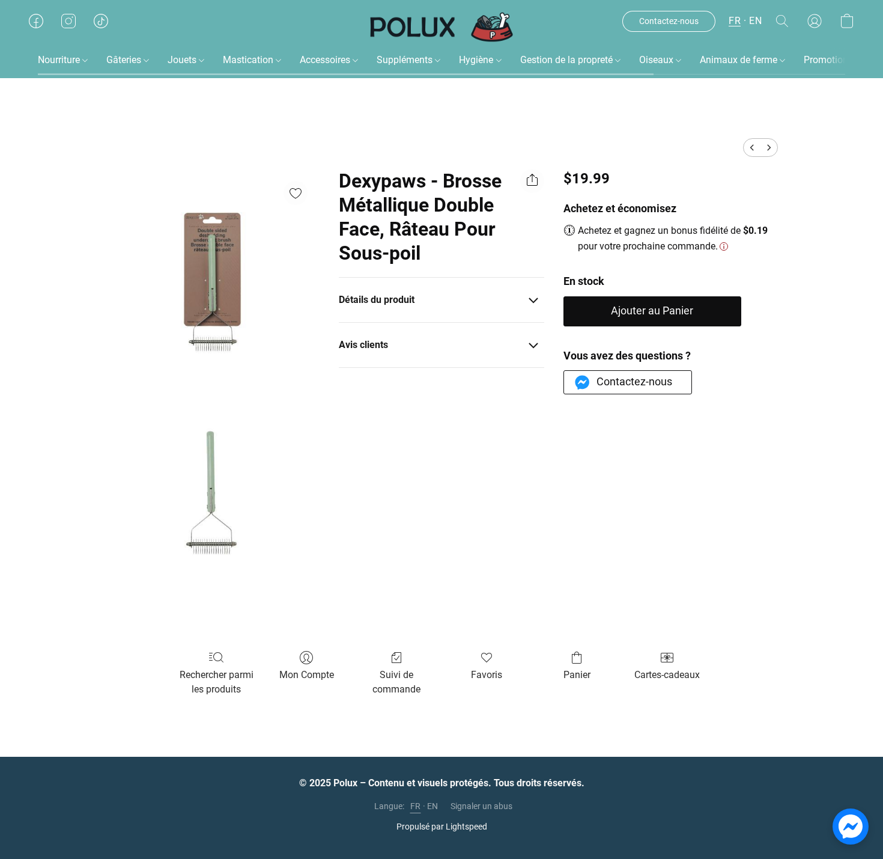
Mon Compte (306, 674)
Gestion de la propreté (567, 60)
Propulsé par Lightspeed (441, 826)
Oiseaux (657, 60)
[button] (442, 27)
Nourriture (60, 60)
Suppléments (406, 60)
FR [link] (415, 806)
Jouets (183, 60)
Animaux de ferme (740, 60)
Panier (576, 674)
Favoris (486, 674)
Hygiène (477, 60)
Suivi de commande (396, 682)
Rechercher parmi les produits (216, 682)
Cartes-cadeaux (667, 674)
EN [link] (432, 806)
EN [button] (755, 20)
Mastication (249, 60)
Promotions (828, 60)
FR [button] (735, 20)
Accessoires (326, 60)
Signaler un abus (481, 806)
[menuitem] (752, 147)
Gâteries (125, 60)
